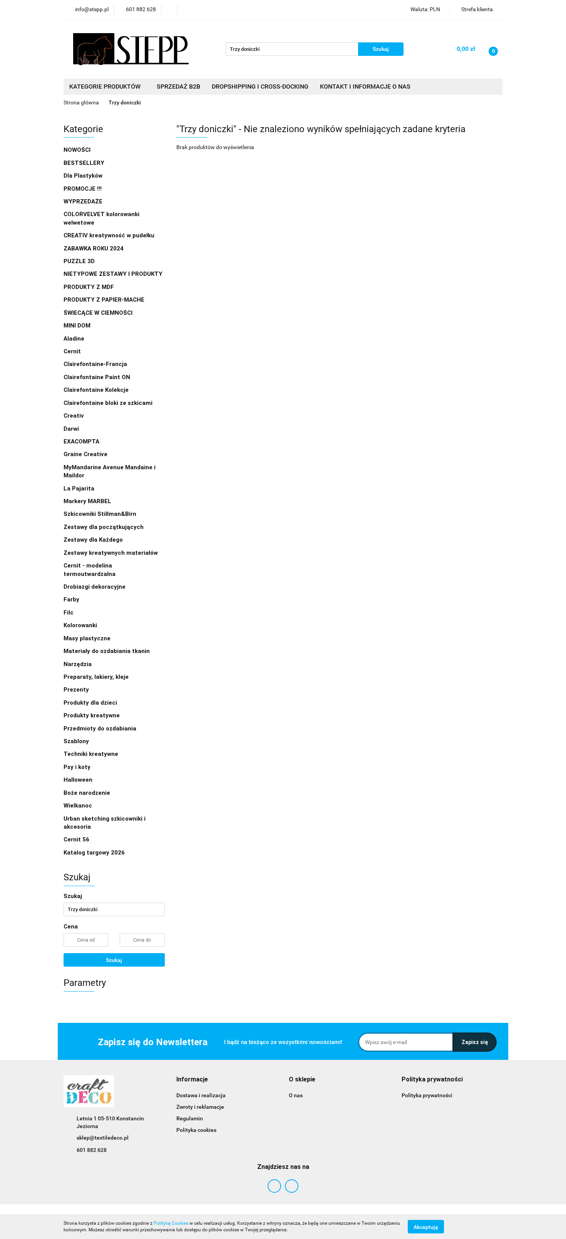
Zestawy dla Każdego (93, 539)
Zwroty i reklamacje (200, 1107)
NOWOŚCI (77, 149)
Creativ (74, 415)
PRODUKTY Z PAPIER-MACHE (105, 299)
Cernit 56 (76, 839)
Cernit (72, 351)
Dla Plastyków (84, 175)
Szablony (77, 741)
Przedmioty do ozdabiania (101, 728)
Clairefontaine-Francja (95, 364)
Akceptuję (426, 1227)
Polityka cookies (196, 1130)
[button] (192, 1079)
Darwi (71, 428)
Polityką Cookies (171, 1223)
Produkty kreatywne (92, 715)
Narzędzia (78, 664)
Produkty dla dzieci (91, 702)
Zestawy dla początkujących (104, 527)
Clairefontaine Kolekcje (97, 389)
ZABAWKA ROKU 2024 (94, 248)
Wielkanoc (78, 805)
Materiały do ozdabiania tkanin (107, 651)
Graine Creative (85, 454)
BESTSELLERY (84, 162)
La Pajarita (79, 488)
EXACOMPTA (81, 441)
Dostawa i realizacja (201, 1095)
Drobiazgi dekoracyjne (95, 586)
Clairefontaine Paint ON (97, 377)
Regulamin (189, 1118)
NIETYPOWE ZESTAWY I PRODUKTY (113, 273)
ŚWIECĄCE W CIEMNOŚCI (98, 312)
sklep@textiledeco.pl (103, 1138)
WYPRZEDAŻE (83, 201)
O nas (296, 1095)
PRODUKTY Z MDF (90, 287)
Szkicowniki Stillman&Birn (100, 513)
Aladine (74, 338)
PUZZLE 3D (79, 261)
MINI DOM (77, 325)
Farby (72, 599)
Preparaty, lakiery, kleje (97, 676)
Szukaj (114, 960)
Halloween (78, 779)
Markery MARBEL (88, 501)
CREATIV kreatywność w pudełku (110, 235)
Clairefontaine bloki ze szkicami (108, 403)
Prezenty (77, 689)
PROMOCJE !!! (83, 188)
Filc (69, 612)
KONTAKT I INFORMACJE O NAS (365, 86)
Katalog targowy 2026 (94, 852)
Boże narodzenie (87, 792)
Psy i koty (77, 767)
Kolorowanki (81, 625)
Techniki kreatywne (92, 753)
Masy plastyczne (88, 638)
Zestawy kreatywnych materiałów (111, 552)
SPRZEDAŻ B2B (178, 86)
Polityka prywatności (427, 1095)
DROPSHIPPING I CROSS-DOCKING (260, 86)
